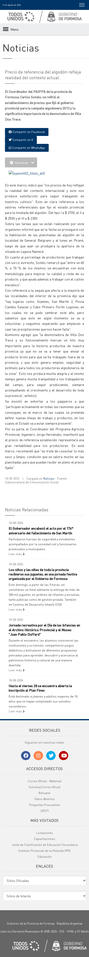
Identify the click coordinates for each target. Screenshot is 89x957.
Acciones (21, 162)
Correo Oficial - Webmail (45, 781)
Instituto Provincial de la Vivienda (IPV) (44, 851)
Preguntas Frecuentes (44, 805)
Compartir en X (22, 140)
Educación (45, 856)
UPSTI (45, 811)
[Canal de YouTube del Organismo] (63, 755)
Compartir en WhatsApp (28, 148)
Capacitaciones (44, 839)
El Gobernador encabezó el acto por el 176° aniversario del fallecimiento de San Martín (41, 530)
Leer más (16, 554)
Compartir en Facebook (28, 132)
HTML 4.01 (73, 931)
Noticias (48, 478)
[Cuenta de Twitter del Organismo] (51, 755)
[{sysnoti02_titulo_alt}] (27, 172)
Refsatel (44, 793)
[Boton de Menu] (82, 5)
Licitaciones (44, 833)
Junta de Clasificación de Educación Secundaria (45, 845)
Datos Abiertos (44, 799)
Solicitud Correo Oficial (45, 787)
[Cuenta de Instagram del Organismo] (38, 755)
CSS (61, 931)
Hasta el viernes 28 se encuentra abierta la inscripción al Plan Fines (40, 687)
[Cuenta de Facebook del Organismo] (25, 755)
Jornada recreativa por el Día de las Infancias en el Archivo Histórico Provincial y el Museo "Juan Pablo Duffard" (44, 629)
